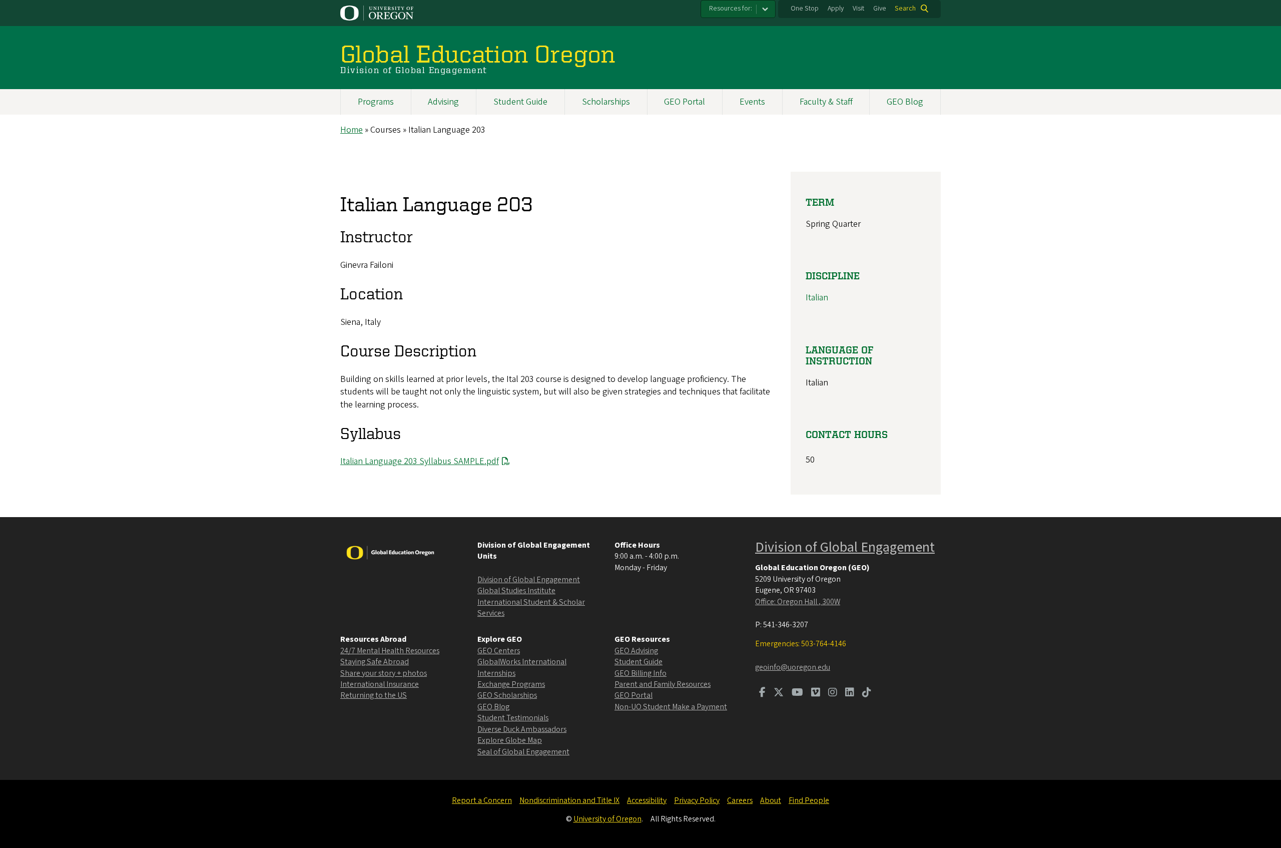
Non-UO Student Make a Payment (670, 706)
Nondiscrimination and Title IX (569, 800)
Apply (836, 9)
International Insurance (379, 684)
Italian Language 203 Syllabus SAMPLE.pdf (419, 461)
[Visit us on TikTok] (866, 693)
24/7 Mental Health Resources (389, 650)
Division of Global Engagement (528, 579)
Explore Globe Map (509, 740)
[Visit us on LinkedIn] (849, 693)
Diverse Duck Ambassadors (521, 729)
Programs (376, 102)
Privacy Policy (697, 800)
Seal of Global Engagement (523, 751)
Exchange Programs (511, 684)
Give (879, 9)
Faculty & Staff (826, 102)
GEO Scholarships (507, 695)
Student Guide (520, 102)
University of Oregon (607, 818)
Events (752, 102)
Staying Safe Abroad (374, 661)
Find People (809, 800)
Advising (443, 102)
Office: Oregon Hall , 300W (797, 601)
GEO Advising (636, 650)
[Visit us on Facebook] (762, 693)
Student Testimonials (512, 717)
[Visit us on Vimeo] (815, 693)
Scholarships (606, 102)
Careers (740, 800)
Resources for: (730, 9)
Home (351, 130)
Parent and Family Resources (662, 684)
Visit (858, 9)
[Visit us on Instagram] (832, 693)
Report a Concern (482, 800)
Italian (817, 297)
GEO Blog (905, 102)
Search (905, 9)
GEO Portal (684, 102)
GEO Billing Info (640, 673)
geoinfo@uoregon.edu (792, 667)
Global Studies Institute (516, 590)
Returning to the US (373, 695)
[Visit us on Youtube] (797, 693)
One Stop (805, 9)
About (770, 800)
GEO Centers (498, 650)
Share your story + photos (383, 673)
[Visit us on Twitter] (779, 693)
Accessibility (647, 800)
